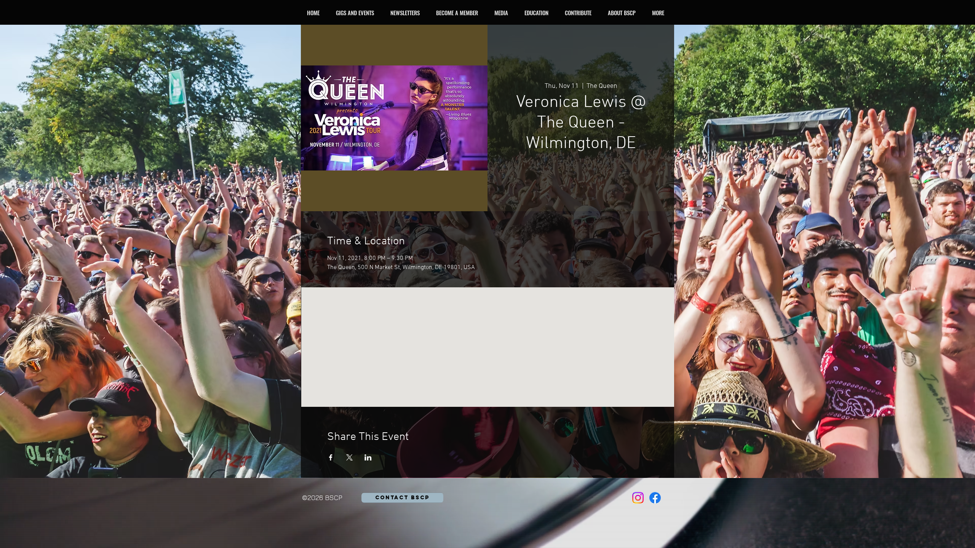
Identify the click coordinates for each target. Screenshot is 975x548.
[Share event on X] (349, 457)
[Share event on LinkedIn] (368, 457)
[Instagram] (638, 497)
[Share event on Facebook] (330, 457)
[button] (357, 13)
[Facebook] (655, 497)
